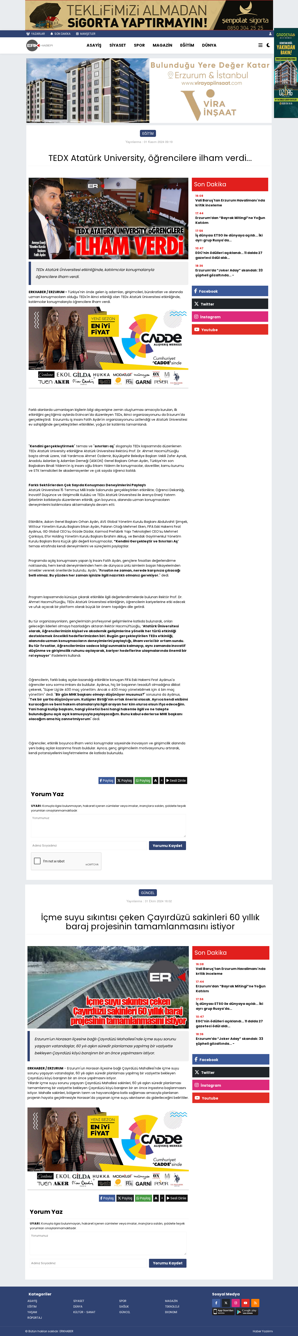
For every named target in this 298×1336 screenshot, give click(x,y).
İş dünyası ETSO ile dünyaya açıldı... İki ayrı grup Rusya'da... (229, 238)
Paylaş (107, 780)
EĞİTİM (187, 45)
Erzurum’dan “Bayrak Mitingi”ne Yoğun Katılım (230, 220)
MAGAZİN (162, 45)
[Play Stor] (247, 1310)
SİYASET (117, 45)
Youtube (209, 329)
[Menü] (260, 45)
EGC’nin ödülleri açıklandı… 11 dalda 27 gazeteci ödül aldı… (228, 255)
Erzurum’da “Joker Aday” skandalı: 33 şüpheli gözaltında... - (229, 273)
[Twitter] (226, 1303)
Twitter (207, 304)
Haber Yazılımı (263, 1331)
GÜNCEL (148, 892)
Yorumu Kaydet (167, 845)
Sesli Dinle (177, 780)
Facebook (208, 291)
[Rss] (255, 1303)
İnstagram (210, 317)
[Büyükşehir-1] (149, 90)
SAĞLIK (124, 1306)
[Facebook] (216, 1303)
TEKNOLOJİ (172, 1306)
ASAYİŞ (94, 45)
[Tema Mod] (268, 45)
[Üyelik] (270, 34)
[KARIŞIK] (108, 348)
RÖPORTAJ (34, 1318)
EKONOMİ (171, 1312)
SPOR (139, 45)
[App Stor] (223, 1310)
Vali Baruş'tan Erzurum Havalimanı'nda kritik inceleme (230, 203)
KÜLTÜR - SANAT (84, 1312)
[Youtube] (245, 1303)
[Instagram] (236, 1303)
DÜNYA (209, 45)
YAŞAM (32, 1312)
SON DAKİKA (62, 34)
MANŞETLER (87, 34)
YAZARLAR (37, 34)
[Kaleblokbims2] (286, 72)
